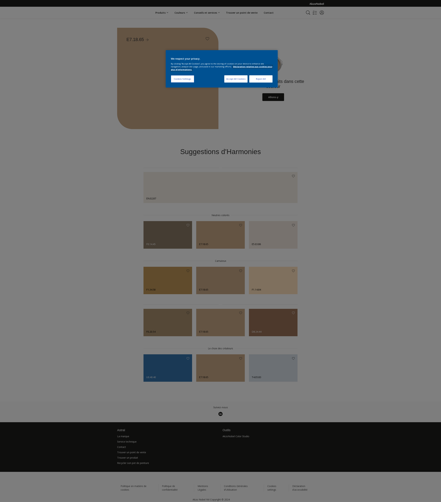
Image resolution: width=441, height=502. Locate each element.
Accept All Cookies (235, 79)
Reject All (261, 79)
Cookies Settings (182, 79)
